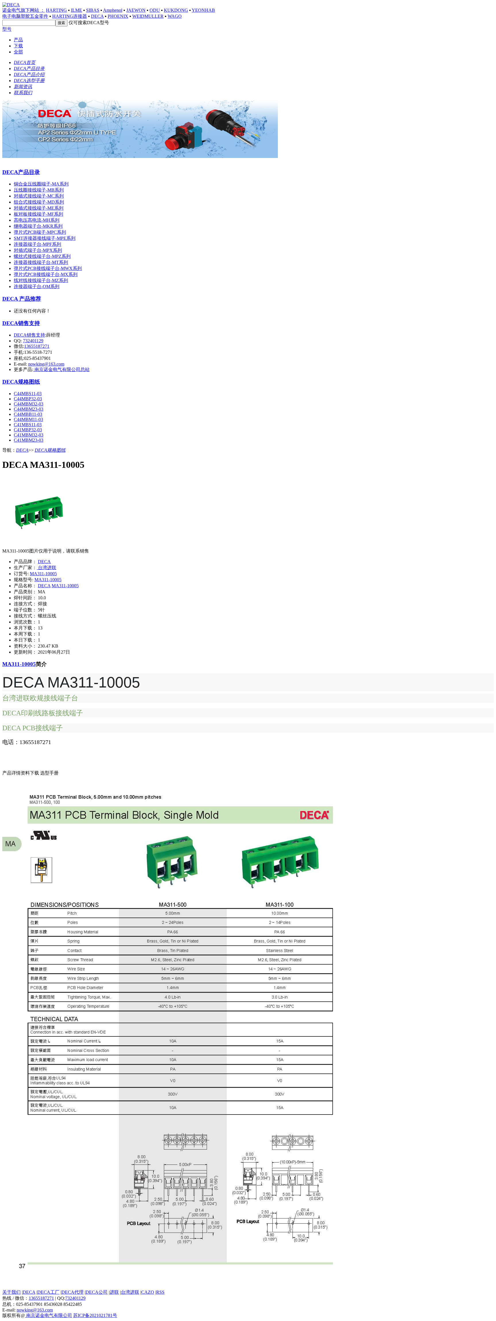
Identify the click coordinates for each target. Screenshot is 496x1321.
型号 (6, 29)
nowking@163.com (46, 364)
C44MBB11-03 (28, 414)
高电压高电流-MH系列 (36, 220)
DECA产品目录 (21, 172)
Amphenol (112, 10)
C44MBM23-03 (28, 409)
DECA (97, 16)
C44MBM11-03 (28, 419)
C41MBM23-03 (28, 440)
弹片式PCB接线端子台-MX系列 (46, 274)
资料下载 (30, 772)
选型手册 (49, 772)
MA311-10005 (43, 573)
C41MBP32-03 (28, 429)
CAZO (147, 1292)
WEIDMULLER (148, 16)
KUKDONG (176, 10)
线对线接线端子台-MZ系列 (41, 280)
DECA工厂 (48, 1292)
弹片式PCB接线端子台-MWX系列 (48, 268)
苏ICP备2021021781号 (95, 1315)
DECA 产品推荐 (21, 299)
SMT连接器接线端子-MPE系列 (44, 238)
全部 (18, 51)
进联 (114, 1292)
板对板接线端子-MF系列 (38, 214)
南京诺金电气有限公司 (48, 1315)
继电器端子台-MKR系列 (38, 226)
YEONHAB (203, 10)
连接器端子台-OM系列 (36, 286)
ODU (155, 10)
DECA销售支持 (21, 323)
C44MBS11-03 (28, 393)
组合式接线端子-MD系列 (39, 202)
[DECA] (140, 156)
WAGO (175, 16)
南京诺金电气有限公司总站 (61, 369)
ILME (76, 10)
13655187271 (36, 346)
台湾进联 (46, 567)
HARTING (56, 10)
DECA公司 (97, 1292)
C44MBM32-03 (28, 403)
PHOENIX (118, 16)
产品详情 (11, 772)
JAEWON (136, 10)
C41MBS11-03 (28, 424)
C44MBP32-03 (28, 398)
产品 (18, 39)
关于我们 (11, 1292)
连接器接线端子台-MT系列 (41, 262)
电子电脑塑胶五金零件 (25, 16)
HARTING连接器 (69, 16)
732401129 (33, 340)
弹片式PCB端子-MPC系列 (40, 232)
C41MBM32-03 (28, 434)
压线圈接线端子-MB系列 (39, 190)
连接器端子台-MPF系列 (37, 244)
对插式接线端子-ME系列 (38, 208)
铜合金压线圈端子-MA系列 (41, 183)
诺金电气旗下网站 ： (23, 10)
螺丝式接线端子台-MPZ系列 (42, 256)
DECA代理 (72, 1292)
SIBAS (92, 10)
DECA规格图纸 (21, 382)
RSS (160, 1292)
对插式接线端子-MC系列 (39, 196)
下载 (18, 45)
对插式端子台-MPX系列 (38, 250)
